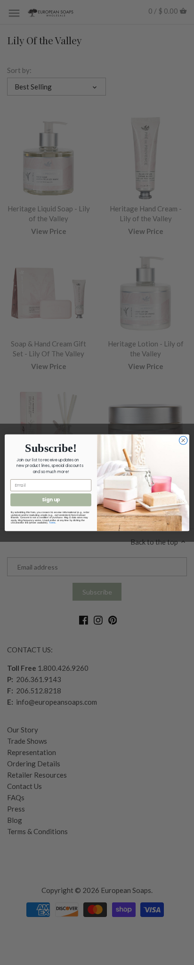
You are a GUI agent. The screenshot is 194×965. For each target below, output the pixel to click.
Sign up (51, 499)
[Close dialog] (183, 440)
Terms (52, 522)
